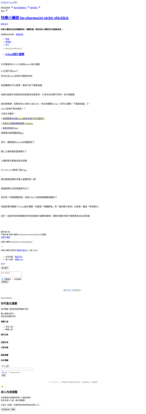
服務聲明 (95, 382)
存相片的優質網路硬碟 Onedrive (18, 123)
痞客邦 (19, 250)
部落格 (8, 42)
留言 (24, 250)
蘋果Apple (19, 259)
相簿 (7, 39)
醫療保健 (19, 34)
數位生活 (18, 257)
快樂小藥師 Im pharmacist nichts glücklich (35, 18)
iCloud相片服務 (14, 54)
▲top (3, 263)
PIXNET (56, 382)
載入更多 (5, 268)
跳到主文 (4, 24)
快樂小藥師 (5, 237)
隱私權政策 (86, 382)
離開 (13, 409)
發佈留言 (5, 282)
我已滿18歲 (5, 409)
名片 (7, 45)
